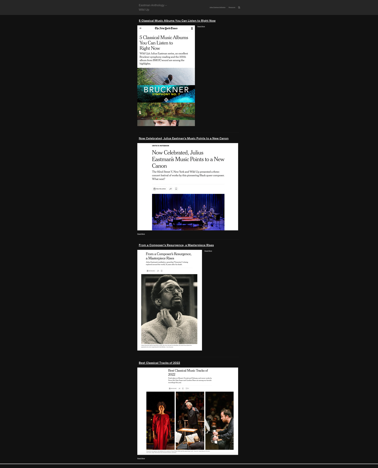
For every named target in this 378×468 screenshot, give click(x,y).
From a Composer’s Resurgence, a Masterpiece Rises (176, 245)
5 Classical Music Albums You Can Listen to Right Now (177, 20)
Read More (201, 26)
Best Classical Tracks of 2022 (159, 363)
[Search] (238, 7)
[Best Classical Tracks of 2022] (187, 411)
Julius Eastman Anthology (218, 7)
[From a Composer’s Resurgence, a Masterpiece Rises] (169, 300)
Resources (232, 7)
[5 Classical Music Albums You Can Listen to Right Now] (166, 76)
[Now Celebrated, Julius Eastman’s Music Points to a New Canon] (187, 187)
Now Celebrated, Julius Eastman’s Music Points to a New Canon (184, 138)
